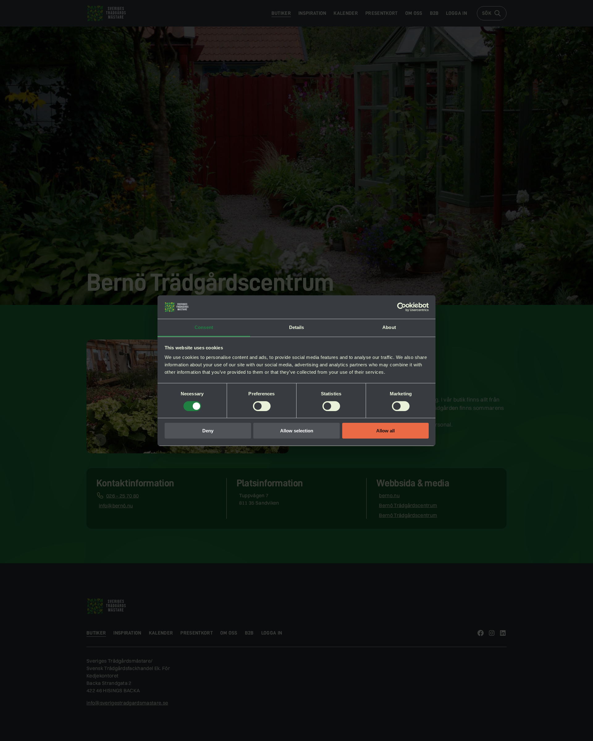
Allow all (385, 430)
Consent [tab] (204, 327)
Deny (207, 430)
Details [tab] (296, 327)
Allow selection (296, 430)
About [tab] (389, 327)
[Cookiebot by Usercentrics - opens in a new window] (402, 307)
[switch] (262, 406)
